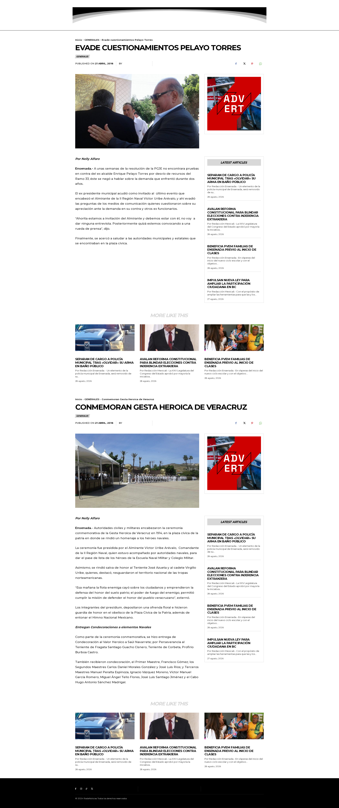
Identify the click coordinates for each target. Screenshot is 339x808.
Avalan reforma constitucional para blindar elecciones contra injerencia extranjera (232, 214)
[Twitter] (92, 3)
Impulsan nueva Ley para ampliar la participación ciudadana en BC (228, 283)
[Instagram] (81, 3)
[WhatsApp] (260, 63)
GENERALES (91, 39)
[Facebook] (76, 3)
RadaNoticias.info (136, 63)
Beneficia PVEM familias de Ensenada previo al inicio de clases (231, 249)
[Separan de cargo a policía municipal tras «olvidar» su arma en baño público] (105, 337)
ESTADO (212, 205)
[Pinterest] (252, 63)
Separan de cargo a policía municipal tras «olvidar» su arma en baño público (231, 178)
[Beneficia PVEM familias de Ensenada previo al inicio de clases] (234, 337)
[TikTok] (86, 3)
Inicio (78, 39)
